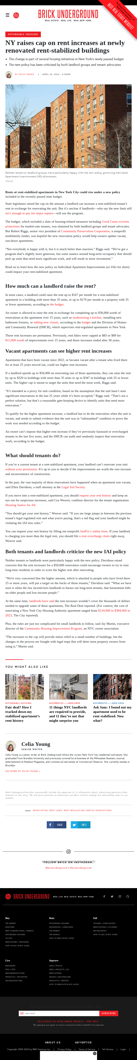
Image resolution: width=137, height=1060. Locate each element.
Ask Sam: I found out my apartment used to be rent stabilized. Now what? (112, 713)
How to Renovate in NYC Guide (64, 984)
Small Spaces (55, 966)
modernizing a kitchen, (87, 317)
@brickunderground (56, 867)
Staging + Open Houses (104, 923)
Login (123, 1049)
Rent (51, 918)
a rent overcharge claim (94, 536)
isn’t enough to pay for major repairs (29, 213)
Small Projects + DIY (59, 969)
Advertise (83, 1042)
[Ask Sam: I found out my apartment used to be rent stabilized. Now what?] (112, 687)
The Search (54, 934)
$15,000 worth (14, 340)
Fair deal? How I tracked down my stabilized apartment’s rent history (22, 713)
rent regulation (74, 810)
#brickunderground (81, 867)
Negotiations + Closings (105, 927)
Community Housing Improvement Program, (54, 628)
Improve (53, 960)
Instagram (120, 896)
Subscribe (109, 1013)
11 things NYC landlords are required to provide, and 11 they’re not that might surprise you (68, 713)
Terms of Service (87, 1049)
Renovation (40, 810)
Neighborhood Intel (15, 973)
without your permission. (21, 469)
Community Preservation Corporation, (86, 231)
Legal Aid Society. (74, 487)
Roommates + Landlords (64, 703)
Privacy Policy (64, 1049)
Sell (95, 918)
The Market (10, 923)
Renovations (55, 973)
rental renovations (99, 810)
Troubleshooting (13, 980)
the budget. (57, 304)
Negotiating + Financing (17, 942)
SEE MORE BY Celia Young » (22, 771)
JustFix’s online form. (94, 531)
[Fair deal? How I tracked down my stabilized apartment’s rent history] (24, 687)
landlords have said (41, 601)
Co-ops (8, 938)
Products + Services (59, 980)
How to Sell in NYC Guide (105, 934)
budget (86, 322)
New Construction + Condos (19, 931)
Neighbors (10, 966)
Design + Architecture (59, 977)
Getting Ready (99, 931)
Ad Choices (107, 1049)
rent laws (55, 810)
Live (7, 960)
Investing (9, 927)
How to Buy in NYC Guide (17, 946)
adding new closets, (46, 322)
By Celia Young (24, 74)
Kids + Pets (10, 969)
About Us (53, 1042)
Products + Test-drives (16, 977)
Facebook (104, 896)
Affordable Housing (23, 34)
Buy (7, 918)
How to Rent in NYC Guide (61, 938)
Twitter (112, 896)
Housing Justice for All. (20, 505)
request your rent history (95, 495)
